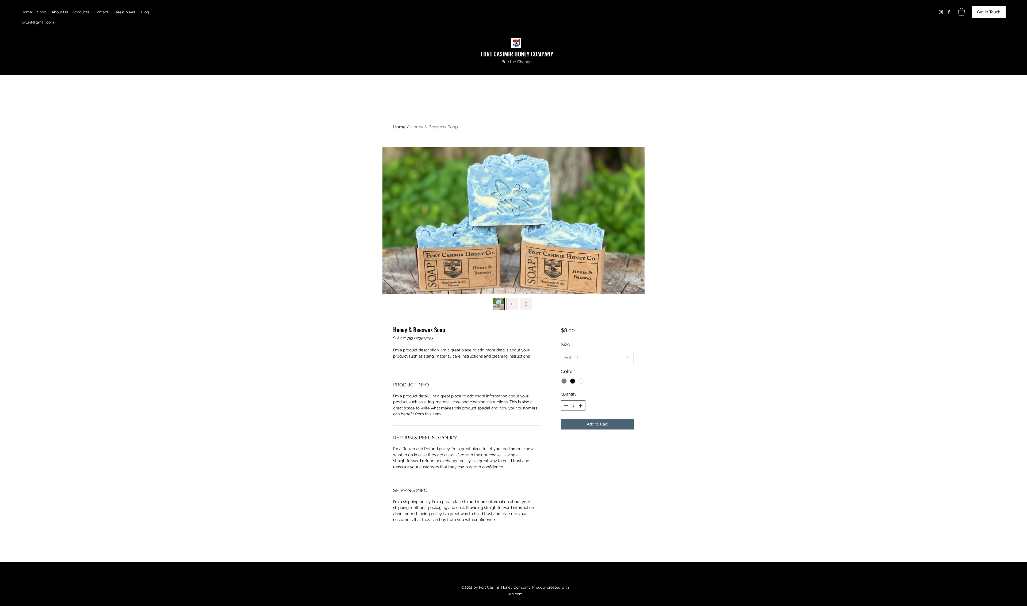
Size (567, 344)
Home (399, 126)
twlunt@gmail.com (37, 22)
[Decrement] (565, 406)
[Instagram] (941, 12)
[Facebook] (949, 12)
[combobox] (597, 357)
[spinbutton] (573, 406)
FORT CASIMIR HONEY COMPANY (517, 53)
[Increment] (581, 406)
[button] (961, 12)
